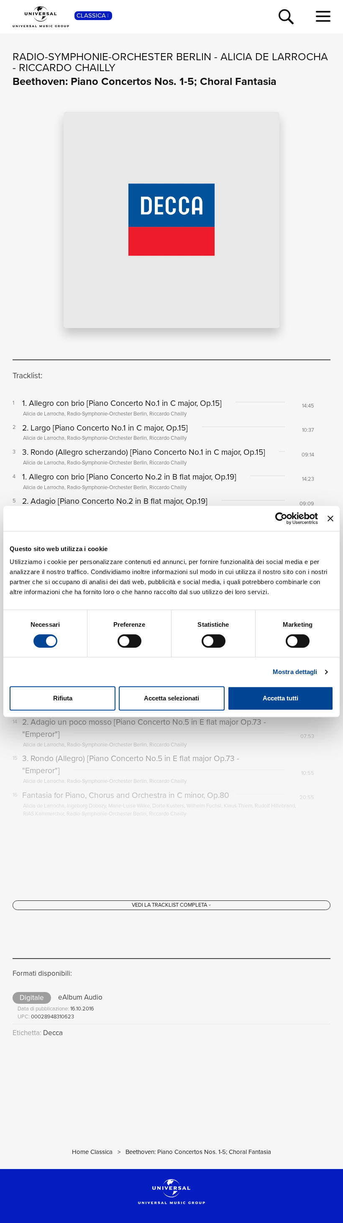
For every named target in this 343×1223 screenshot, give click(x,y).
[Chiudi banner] (330, 518)
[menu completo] (323, 17)
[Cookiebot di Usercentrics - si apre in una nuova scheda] (281, 518)
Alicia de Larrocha (274, 56)
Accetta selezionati (171, 698)
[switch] (129, 641)
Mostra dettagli (295, 671)
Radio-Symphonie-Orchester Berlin (112, 56)
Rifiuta (62, 698)
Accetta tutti (280, 698)
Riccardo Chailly (67, 67)
